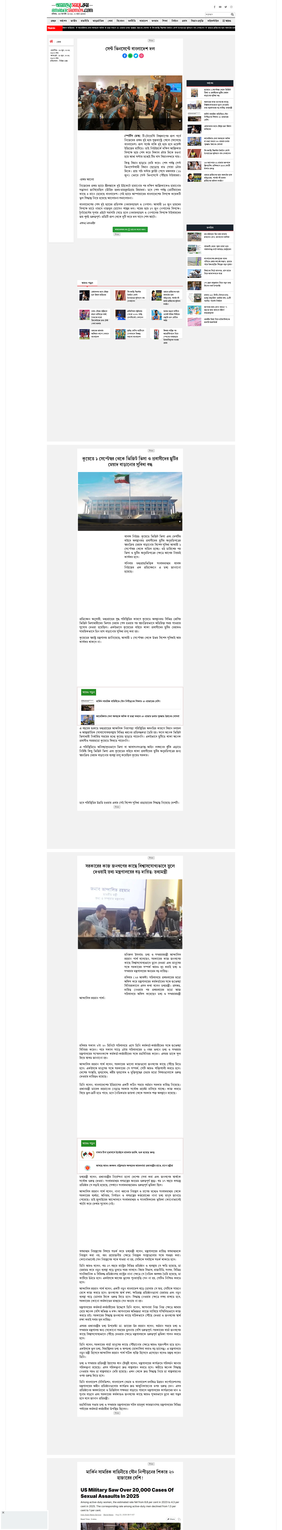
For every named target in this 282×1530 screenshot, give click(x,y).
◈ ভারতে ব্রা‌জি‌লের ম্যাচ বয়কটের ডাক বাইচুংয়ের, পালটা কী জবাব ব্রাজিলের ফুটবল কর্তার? (178, 27)
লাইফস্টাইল (213, 21)
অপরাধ (155, 21)
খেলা (110, 21)
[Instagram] (231, 8)
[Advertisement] (150, 9)
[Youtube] (220, 8)
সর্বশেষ (63, 21)
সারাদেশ (144, 21)
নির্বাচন (175, 21)
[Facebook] (214, 8)
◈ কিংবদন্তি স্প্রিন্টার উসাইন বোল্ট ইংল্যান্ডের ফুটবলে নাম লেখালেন (114, 27)
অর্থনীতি (132, 21)
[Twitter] (225, 8)
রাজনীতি (85, 21)
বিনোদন (120, 21)
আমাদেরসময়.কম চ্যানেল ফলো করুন (130, 229)
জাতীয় (74, 21)
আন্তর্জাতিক (98, 21)
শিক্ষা (165, 21)
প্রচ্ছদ (53, 21)
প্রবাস (184, 21)
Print (151, 40)
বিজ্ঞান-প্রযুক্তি (197, 21)
